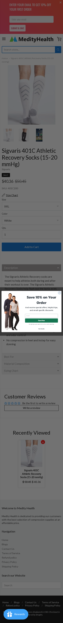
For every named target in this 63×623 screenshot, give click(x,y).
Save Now (41, 320)
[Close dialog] (59, 292)
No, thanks (41, 329)
